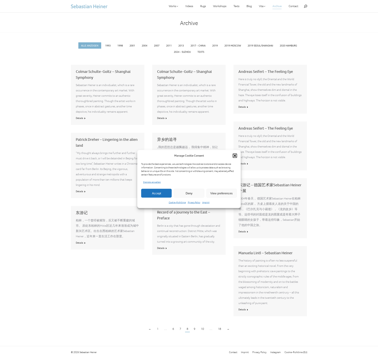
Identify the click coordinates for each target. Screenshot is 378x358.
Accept (156, 193)
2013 (181, 45)
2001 (132, 45)
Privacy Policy (194, 202)
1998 (120, 45)
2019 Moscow (232, 45)
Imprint (205, 202)
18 (219, 329)
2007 (156, 45)
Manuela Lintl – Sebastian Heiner (265, 253)
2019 (215, 45)
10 (202, 329)
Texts (200, 52)
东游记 (82, 212)
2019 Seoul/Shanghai (260, 45)
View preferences (221, 193)
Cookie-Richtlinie (177, 202)
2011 (169, 45)
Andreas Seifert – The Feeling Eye (265, 71)
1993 (108, 45)
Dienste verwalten (152, 182)
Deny (189, 193)
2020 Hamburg (288, 45)
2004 (144, 45)
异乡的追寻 (167, 139)
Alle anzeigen (89, 45)
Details (79, 118)
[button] (235, 156)
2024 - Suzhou (182, 52)
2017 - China (198, 45)
